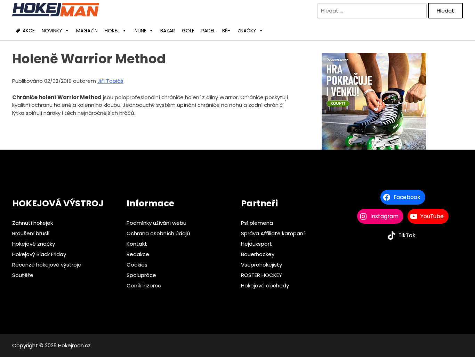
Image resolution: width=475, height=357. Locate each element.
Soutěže (22, 275)
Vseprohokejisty (261, 264)
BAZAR (167, 30)
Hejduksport (256, 243)
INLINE (140, 30)
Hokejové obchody (265, 285)
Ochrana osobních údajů (158, 233)
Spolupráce (141, 275)
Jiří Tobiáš (110, 81)
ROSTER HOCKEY (261, 275)
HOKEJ (112, 30)
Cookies (137, 264)
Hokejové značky (33, 243)
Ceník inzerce (144, 285)
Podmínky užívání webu (156, 223)
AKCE (29, 30)
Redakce (138, 254)
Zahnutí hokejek (32, 223)
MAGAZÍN (87, 30)
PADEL (208, 30)
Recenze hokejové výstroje (46, 264)
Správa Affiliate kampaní (273, 233)
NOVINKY (52, 30)
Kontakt (137, 243)
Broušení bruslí (30, 233)
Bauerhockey (257, 254)
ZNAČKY (247, 30)
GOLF (188, 30)
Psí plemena (257, 223)
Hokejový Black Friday (39, 254)
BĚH (226, 30)
